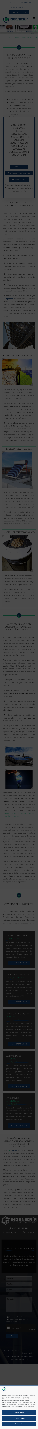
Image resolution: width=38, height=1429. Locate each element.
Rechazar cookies (19, 1418)
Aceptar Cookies (19, 1413)
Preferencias (19, 1424)
